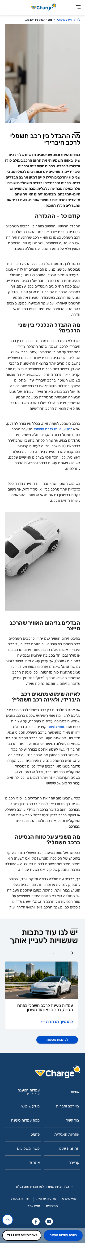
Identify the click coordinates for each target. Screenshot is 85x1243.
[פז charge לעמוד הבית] (42, 1073)
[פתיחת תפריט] (78, 7)
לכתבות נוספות (57, 1040)
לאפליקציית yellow (22, 1235)
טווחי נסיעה (56, 727)
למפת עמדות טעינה (63, 1235)
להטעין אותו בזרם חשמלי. (52, 429)
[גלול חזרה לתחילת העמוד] (7, 1220)
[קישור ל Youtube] (49, 1221)
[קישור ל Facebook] (36, 1221)
